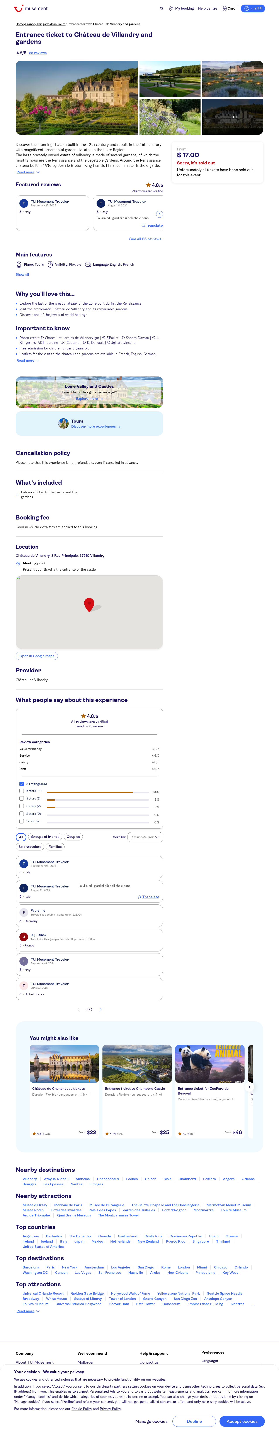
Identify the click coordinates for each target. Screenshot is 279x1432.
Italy (63, 1241)
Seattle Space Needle (225, 1293)
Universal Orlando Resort (43, 1293)
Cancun (61, 1272)
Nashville (135, 1272)
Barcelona (31, 1267)
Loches (132, 1179)
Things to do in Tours (50, 24)
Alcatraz (237, 1304)
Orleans (248, 1179)
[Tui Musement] (34, 8)
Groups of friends (45, 837)
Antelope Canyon (218, 1299)
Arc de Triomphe (36, 1215)
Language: (209, 1361)
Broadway (31, 1299)
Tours (77, 421)
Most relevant (142, 837)
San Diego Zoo (185, 1299)
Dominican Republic (186, 1236)
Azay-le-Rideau (56, 1179)
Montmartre (204, 1210)
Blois (167, 1179)
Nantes (76, 1184)
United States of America (43, 1247)
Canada (104, 1236)
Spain (213, 1236)
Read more (25, 172)
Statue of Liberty (88, 1299)
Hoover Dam (119, 1304)
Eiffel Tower (145, 1304)
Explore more (87, 398)
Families (55, 847)
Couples (73, 837)
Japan (79, 1241)
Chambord (187, 1179)
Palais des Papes (102, 1210)
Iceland (47, 1241)
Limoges (96, 1184)
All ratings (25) (36, 784)
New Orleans (177, 1272)
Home (20, 24)
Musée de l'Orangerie (106, 1205)
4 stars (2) (33, 798)
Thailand (223, 1241)
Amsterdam (94, 1267)
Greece (232, 1236)
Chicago (220, 1267)
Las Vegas (83, 1272)
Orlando (241, 1267)
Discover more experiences (93, 426)
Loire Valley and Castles (89, 386)
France (30, 24)
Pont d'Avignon (174, 1210)
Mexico (97, 1241)
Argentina (31, 1236)
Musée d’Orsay (35, 1205)
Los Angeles (121, 1267)
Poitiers (209, 1179)
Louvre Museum (234, 1210)
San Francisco (109, 1272)
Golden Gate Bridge (87, 1293)
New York (69, 1267)
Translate (154, 225)
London (184, 1267)
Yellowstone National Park (178, 1293)
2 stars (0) (33, 813)
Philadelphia (205, 1272)
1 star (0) (32, 821)
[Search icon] (161, 8)
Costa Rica (153, 1236)
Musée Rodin (33, 1210)
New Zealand (148, 1241)
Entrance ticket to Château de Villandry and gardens (103, 24)
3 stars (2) (33, 806)
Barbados (54, 1236)
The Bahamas (80, 1236)
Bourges (29, 1184)
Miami (202, 1267)
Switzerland (127, 1236)
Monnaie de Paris (68, 1205)
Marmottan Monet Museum (229, 1205)
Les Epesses (53, 1184)
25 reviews (38, 53)
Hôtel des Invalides (66, 1210)
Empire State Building (205, 1304)
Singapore (200, 1241)
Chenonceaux (108, 1179)
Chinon (150, 1179)
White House (56, 1299)
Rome (166, 1267)
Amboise (83, 1179)
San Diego (146, 1267)
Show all (22, 274)
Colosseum (171, 1304)
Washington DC (35, 1272)
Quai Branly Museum (74, 1215)
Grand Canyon (155, 1299)
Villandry (30, 1179)
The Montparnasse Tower (118, 1215)
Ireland (28, 1241)
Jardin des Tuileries (139, 1210)
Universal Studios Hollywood (79, 1304)
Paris (50, 1267)
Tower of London (122, 1299)
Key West (230, 1272)
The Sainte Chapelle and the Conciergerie (165, 1205)
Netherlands (120, 1241)
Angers (229, 1179)
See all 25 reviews (145, 239)
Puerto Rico (175, 1241)
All (21, 837)
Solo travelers (30, 847)
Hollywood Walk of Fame (130, 1293)
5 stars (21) (34, 791)
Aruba (155, 1272)
